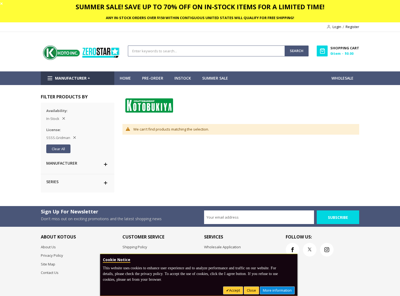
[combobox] (206, 51)
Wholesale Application (222, 246)
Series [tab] (52, 182)
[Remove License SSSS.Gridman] (74, 137)
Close (251, 290)
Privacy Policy (52, 255)
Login (337, 26)
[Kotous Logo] (81, 59)
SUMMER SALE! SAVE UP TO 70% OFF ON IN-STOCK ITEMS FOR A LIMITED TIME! (200, 6)
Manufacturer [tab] (61, 163)
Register (352, 26)
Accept (234, 290)
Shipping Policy (134, 246)
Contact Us (50, 272)
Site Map (48, 264)
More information (277, 290)
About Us (48, 246)
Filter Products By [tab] (64, 96)
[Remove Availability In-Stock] (63, 118)
